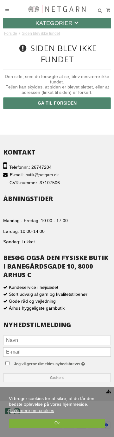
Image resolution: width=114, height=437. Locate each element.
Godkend (57, 377)
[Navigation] (7, 10)
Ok (57, 423)
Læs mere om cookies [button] (32, 410)
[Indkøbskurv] (108, 10)
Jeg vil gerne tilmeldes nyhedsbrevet (62, 362)
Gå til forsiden (57, 103)
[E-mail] (57, 351)
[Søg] (99, 10)
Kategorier (54, 23)
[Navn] (57, 339)
